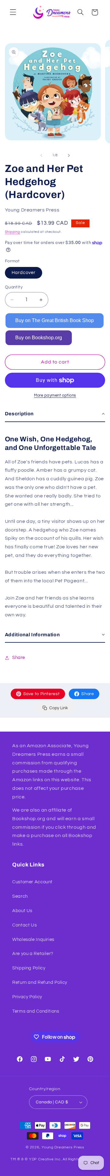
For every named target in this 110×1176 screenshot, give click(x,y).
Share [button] (18, 657)
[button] (13, 12)
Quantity (14, 287)
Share (87, 694)
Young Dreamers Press (63, 1147)
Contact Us (24, 925)
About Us (22, 910)
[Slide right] (68, 155)
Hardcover (23, 272)
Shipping (12, 232)
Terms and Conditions (35, 1011)
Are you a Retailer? (32, 953)
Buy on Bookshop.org (38, 337)
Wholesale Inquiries (33, 939)
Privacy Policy (27, 997)
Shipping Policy (28, 968)
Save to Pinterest (41, 694)
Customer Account (32, 882)
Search (20, 896)
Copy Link (58, 708)
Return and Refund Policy (39, 982)
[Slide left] (41, 155)
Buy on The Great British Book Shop (54, 320)
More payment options (55, 396)
